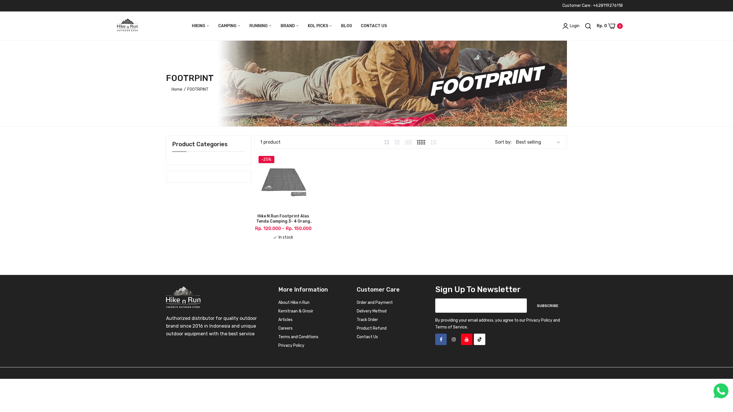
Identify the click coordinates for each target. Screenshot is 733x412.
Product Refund (372, 328)
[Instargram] (454, 339)
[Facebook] (441, 339)
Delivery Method (372, 311)
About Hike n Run (294, 302)
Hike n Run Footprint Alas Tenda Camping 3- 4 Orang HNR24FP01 (283, 219)
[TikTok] (479, 339)
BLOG (346, 25)
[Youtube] (466, 339)
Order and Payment (375, 302)
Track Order (367, 319)
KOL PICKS (318, 25)
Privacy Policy (291, 345)
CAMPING (227, 25)
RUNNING (259, 25)
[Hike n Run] (127, 26)
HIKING (199, 25)
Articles (285, 319)
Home (177, 89)
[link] (721, 370)
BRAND (288, 25)
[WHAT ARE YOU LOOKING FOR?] (588, 26)
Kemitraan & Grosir (295, 311)
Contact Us (367, 336)
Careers (285, 328)
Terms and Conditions (298, 336)
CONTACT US (374, 25)
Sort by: (503, 142)
